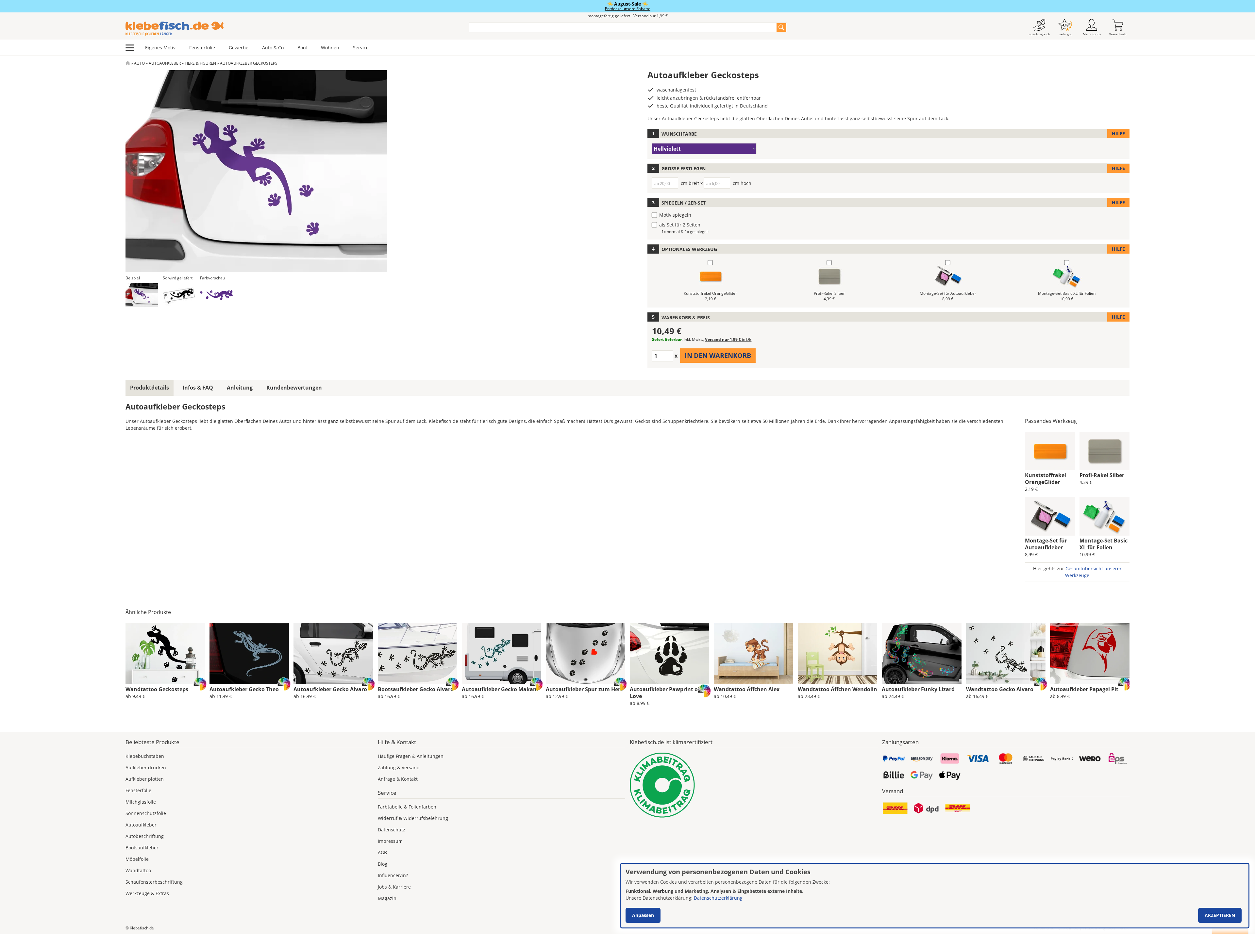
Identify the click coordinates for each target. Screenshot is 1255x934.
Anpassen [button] (643, 915)
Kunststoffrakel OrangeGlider (1045, 479)
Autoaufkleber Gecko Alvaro (330, 689)
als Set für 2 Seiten (679, 225)
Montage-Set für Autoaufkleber (1046, 544)
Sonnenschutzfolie (146, 813)
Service (361, 47)
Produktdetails (149, 387)
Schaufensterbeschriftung (154, 882)
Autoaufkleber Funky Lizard (918, 689)
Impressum (390, 841)
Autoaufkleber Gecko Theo (244, 689)
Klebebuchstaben (145, 756)
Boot (302, 47)
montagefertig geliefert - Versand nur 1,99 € (628, 16)
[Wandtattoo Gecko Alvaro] (1006, 653)
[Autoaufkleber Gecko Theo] (249, 653)
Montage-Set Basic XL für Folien (1103, 544)
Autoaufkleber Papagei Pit (1084, 689)
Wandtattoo (138, 870)
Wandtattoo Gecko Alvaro (999, 689)
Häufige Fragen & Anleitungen (410, 756)
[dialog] (934, 895)
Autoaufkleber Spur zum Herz (584, 689)
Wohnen (330, 47)
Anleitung (240, 387)
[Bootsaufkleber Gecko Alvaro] (417, 653)
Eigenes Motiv (160, 47)
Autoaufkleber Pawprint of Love (665, 693)
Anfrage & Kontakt (398, 779)
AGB (382, 852)
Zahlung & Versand (399, 767)
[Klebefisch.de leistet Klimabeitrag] (754, 785)
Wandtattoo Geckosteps (157, 689)
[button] (142, 295)
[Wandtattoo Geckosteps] (165, 653)
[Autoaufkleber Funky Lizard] (921, 653)
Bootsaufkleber (142, 847)
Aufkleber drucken (146, 767)
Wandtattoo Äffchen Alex (746, 689)
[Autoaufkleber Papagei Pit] (1090, 653)
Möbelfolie (137, 859)
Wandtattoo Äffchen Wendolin (837, 689)
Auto (139, 63)
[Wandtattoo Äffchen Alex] (753, 653)
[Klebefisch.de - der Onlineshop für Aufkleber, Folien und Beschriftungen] (128, 63)
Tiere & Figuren (200, 63)
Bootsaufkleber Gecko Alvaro (416, 689)
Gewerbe (238, 47)
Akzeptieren (1220, 915)
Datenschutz (391, 829)
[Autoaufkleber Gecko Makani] (501, 653)
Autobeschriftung (145, 836)
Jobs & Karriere (394, 887)
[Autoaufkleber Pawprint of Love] (669, 653)
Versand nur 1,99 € (728, 339)
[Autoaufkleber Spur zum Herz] (585, 653)
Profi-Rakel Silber (1101, 475)
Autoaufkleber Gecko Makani (500, 689)
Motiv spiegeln (675, 215)
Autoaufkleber (165, 63)
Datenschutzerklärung (718, 898)
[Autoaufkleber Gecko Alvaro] (333, 653)
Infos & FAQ (198, 387)
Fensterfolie (202, 47)
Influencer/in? (393, 875)
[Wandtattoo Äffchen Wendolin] (837, 653)
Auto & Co (273, 47)
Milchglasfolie (141, 802)
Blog (382, 864)
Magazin (387, 898)
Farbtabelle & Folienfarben (407, 807)
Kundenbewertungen (294, 387)
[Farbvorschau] (216, 295)
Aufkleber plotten (145, 779)
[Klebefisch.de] (293, 29)
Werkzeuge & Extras (147, 893)
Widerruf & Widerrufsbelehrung (413, 818)
